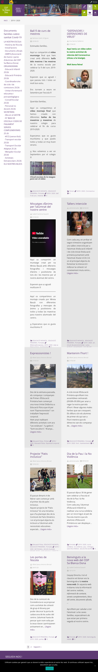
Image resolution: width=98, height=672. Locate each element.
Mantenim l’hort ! (77, 353)
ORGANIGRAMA (11, 66)
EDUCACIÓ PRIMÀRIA (76, 441)
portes (41, 639)
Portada (41, 193)
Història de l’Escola (13, 44)
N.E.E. (38, 551)
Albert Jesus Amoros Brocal (41, 357)
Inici (6, 20)
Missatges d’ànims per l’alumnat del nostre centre (41, 206)
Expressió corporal (52, 443)
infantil (32, 551)
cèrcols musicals (49, 549)
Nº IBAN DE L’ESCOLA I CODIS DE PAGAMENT (13, 121)
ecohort (70, 347)
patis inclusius (46, 551)
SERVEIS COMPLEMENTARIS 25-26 (12, 130)
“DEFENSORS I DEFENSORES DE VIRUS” (77, 33)
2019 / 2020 (51, 193)
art (94, 343)
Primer (46, 441)
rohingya (90, 547)
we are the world (86, 549)
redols (69, 639)
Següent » (37, 647)
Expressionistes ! (40, 353)
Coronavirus (90, 191)
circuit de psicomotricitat (75, 345)
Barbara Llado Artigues (40, 38)
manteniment (85, 443)
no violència (78, 547)
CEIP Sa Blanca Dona (6, 10)
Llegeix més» (72, 273)
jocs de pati (87, 347)
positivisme (44, 347)
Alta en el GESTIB (12, 115)
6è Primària (38, 549)
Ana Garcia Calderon (76, 41)
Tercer (71, 191)
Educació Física (38, 441)
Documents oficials (13, 51)
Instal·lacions (11, 47)
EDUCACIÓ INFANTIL (40, 191)
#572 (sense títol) (13, 136)
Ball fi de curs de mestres (40, 32)
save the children (73, 549)
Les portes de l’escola (38, 558)
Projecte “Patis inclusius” (39, 455)
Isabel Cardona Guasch (40, 214)
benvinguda (91, 637)
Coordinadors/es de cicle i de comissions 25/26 (12, 84)
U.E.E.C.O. (55, 551)
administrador (74, 208)
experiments (78, 347)
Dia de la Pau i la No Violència (79, 455)
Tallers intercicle (77, 203)
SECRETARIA (9, 112)
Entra (95, 2)
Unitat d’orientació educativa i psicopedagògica (13, 93)
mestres (40, 196)
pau (84, 547)
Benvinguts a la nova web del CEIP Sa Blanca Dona (78, 560)
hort (77, 443)
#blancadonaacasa (36, 345)
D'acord (50, 668)
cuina (87, 345)
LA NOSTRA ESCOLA (12, 41)
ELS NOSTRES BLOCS (13, 164)
